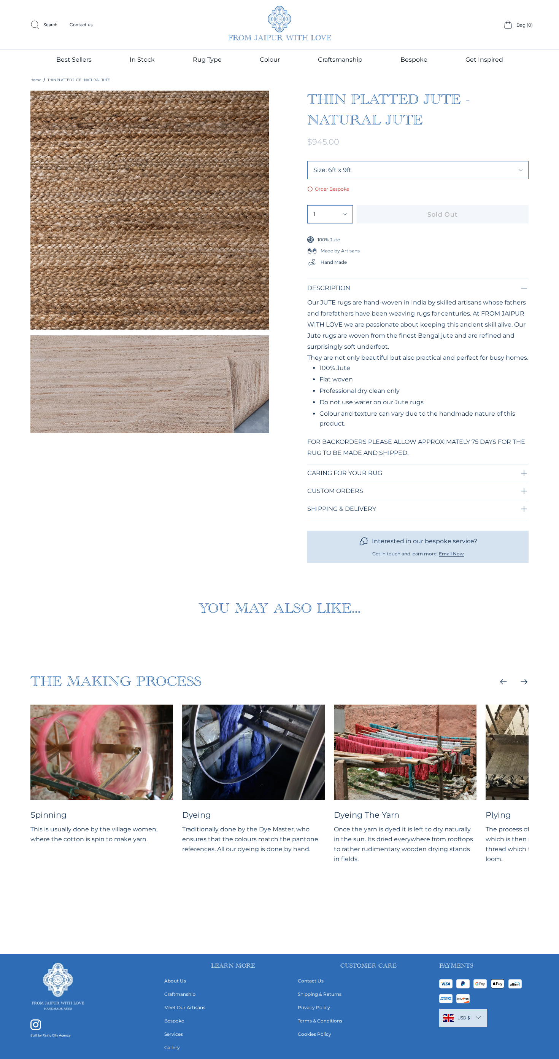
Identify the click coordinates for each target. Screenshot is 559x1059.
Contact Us (311, 981)
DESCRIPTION (328, 288)
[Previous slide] (503, 681)
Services (173, 1034)
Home (35, 80)
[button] (207, 59)
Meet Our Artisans (184, 1007)
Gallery (172, 1047)
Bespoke (174, 1021)
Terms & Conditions (320, 1021)
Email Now (451, 554)
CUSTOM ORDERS (335, 490)
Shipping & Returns (319, 994)
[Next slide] (524, 681)
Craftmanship (179, 994)
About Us (175, 981)
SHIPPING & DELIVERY (341, 508)
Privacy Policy (314, 1007)
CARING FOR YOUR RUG (344, 473)
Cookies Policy (314, 1034)
